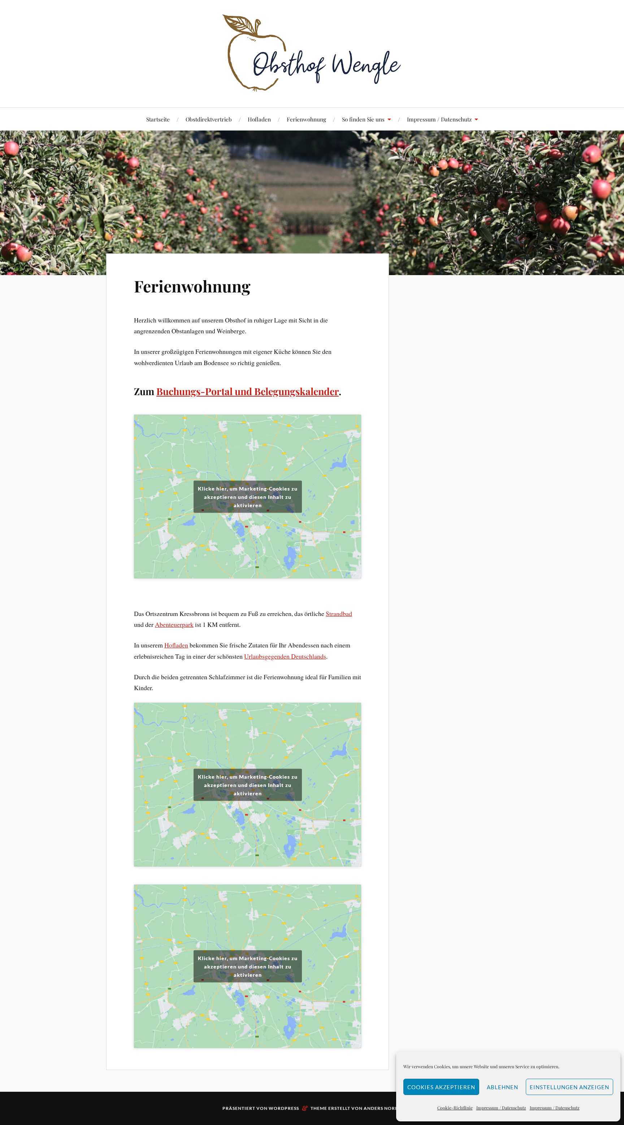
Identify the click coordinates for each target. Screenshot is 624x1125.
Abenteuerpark (174, 624)
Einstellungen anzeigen (569, 1087)
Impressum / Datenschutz (501, 1108)
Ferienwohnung (306, 119)
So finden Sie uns (363, 119)
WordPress (284, 1108)
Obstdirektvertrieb (209, 119)
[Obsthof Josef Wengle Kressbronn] (312, 53)
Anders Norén (383, 1108)
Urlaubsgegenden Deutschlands (285, 656)
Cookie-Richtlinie (455, 1108)
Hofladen (259, 119)
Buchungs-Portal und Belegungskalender (247, 391)
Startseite (158, 119)
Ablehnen (502, 1087)
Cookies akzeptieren (441, 1087)
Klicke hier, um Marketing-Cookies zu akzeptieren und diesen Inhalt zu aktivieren (248, 496)
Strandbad (339, 613)
